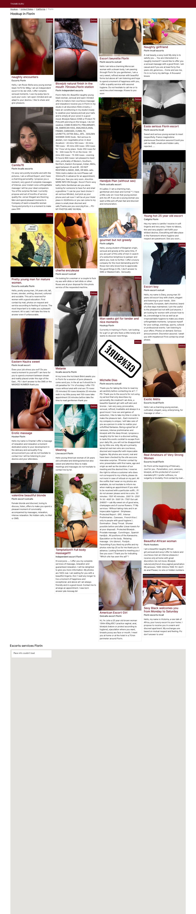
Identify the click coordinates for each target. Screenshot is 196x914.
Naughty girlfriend (156, 47)
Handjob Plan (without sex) (118, 181)
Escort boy (151, 286)
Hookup (14, 9)
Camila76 (18, 165)
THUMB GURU (17, 4)
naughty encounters (25, 77)
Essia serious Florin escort (161, 126)
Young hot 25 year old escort (163, 215)
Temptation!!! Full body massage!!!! (71, 551)
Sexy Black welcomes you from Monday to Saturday (161, 609)
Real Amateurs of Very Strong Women (163, 456)
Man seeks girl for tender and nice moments (119, 320)
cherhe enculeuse (67, 270)
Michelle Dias (108, 380)
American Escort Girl (113, 612)
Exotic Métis (152, 399)
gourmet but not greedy (115, 240)
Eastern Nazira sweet (26, 361)
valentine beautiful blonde (29, 495)
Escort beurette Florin (114, 58)
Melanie (61, 368)
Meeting (61, 450)
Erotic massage (22, 433)
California (40, 9)
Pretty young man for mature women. (31, 281)
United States (27, 9)
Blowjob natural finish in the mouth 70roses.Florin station (75, 85)
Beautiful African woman (160, 541)
